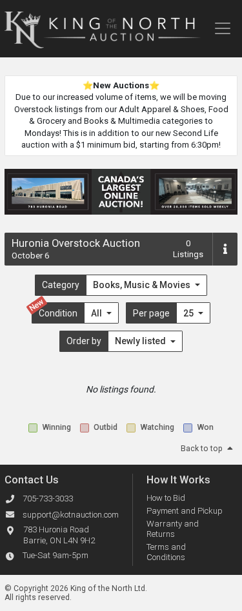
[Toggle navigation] (222, 28)
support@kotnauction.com (71, 514)
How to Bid (165, 498)
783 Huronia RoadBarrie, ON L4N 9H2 (59, 535)
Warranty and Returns (172, 529)
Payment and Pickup (184, 511)
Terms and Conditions (166, 552)
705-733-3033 (48, 498)
